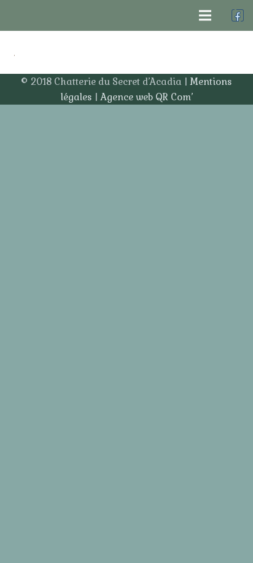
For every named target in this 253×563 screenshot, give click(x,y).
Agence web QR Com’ (146, 97)
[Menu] (205, 15)
